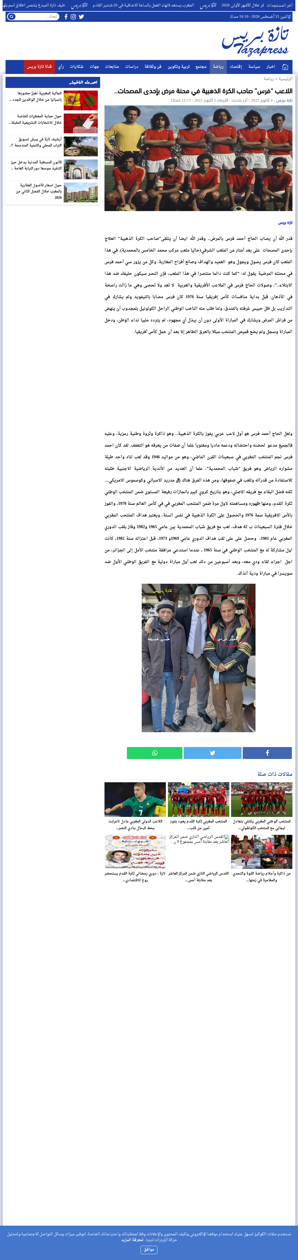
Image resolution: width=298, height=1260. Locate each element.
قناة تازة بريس (39, 66)
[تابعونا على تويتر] (81, 16)
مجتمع (201, 66)
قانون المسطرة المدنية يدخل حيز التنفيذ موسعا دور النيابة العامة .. (36, 165)
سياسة (254, 66)
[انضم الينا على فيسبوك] (66, 16)
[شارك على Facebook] (267, 753)
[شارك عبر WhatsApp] (154, 753)
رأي (61, 66)
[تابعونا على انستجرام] (73, 16)
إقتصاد (236, 66)
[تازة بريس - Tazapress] (256, 41)
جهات (94, 66)
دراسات (131, 66)
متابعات (112, 66)
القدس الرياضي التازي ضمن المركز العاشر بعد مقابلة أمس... (198, 877)
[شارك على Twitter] (212, 753)
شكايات (77, 66)
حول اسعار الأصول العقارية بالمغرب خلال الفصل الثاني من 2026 (39, 191)
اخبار (270, 66)
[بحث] (11, 16)
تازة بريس (284, 100)
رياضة (218, 66)
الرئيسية (285, 67)
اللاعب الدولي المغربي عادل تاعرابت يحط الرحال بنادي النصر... (135, 824)
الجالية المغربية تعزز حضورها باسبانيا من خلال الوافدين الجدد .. (36, 96)
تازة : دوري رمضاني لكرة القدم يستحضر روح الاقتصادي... (135, 877)
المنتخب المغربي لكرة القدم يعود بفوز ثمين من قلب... (198, 824)
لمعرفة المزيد (132, 1240)
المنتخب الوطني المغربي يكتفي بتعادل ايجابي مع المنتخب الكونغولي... (262, 824)
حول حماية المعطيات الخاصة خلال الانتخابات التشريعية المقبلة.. (35, 119)
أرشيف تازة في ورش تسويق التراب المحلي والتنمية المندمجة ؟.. (35, 142)
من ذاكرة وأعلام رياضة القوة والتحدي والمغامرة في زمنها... (262, 877)
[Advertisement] (198, 381)
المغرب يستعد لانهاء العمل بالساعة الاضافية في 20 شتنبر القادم (171, 5)
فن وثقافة (153, 66)
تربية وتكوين (179, 66)
